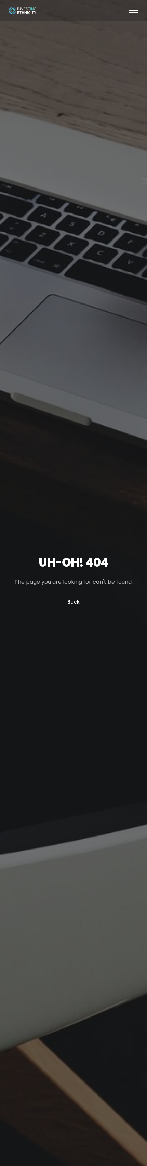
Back (73, 601)
